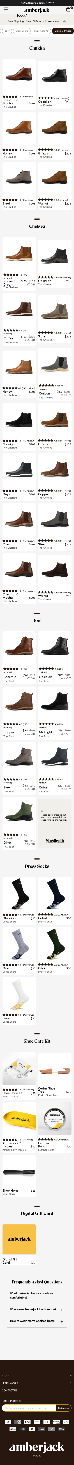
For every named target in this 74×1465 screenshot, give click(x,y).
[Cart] (68, 9)
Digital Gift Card (62, 30)
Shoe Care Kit (41, 30)
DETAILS (50, 3)
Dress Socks (21, 30)
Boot (7, 30)
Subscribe (64, 1408)
